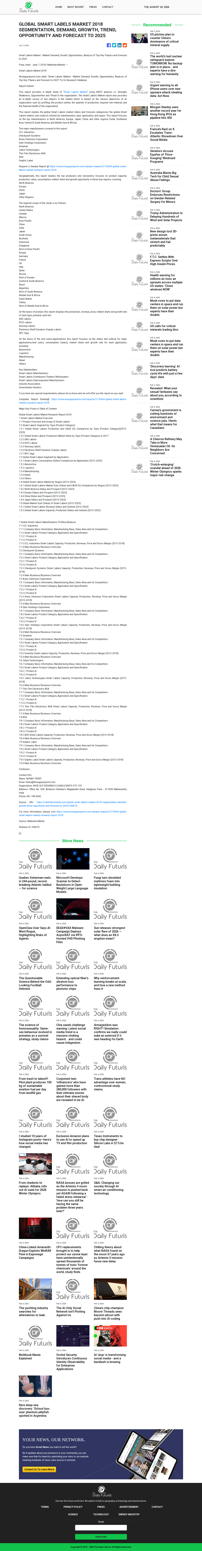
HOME (58, 7)
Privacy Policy (73, 1506)
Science (73, 1514)
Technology (101, 1514)
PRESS (93, 7)
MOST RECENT (75, 7)
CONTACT (107, 7)
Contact (157, 1506)
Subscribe (101, 1536)
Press (101, 1506)
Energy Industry (129, 1514)
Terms (45, 1506)
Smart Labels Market (75, 92)
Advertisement (129, 1506)
